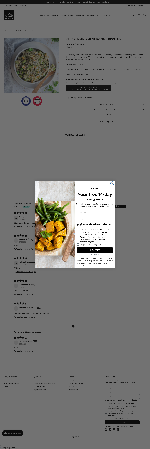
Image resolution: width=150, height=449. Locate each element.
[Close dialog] (112, 183)
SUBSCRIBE (95, 250)
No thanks (95, 255)
